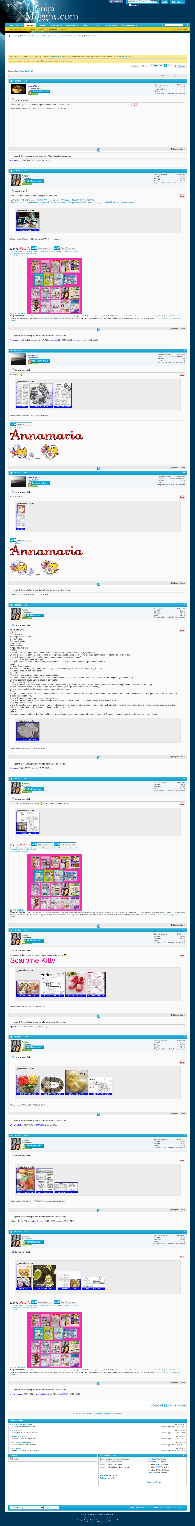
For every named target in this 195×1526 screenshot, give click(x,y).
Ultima (181, 66)
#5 (184, 605)
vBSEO (104, 1522)
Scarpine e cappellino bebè (21, 1425)
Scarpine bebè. (27, 71)
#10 (184, 1231)
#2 (184, 171)
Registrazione (178, 2)
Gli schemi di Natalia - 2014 (51, 251)
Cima (183, 1508)
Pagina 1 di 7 (158, 66)
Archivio (155, 1508)
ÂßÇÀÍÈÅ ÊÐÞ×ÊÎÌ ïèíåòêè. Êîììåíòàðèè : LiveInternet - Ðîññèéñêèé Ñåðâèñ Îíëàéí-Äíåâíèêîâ (52, 200)
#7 (184, 930)
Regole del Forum (154, 1482)
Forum (30, 25)
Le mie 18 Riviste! (18, 313)
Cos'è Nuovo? (56, 25)
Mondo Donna (16, 25)
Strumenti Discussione (175, 76)
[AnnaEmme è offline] (18, 359)
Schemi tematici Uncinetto (70, 36)
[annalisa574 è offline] (18, 89)
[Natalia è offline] (16, 180)
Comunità (40, 29)
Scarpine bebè (15, 1431)
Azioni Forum (52, 29)
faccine (153, 1462)
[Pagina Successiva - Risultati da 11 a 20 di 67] (175, 66)
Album (42, 25)
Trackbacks (152, 1473)
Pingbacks (104, 1476)
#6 (184, 778)
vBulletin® (97, 1518)
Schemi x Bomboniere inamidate (108, 1414)
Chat (98, 25)
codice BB (154, 1459)
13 (184, 89)
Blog (85, 25)
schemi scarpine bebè (18, 1436)
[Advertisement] (63, 45)
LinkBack (161, 76)
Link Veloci (64, 29)
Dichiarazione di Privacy (170, 1508)
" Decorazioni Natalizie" (83, 1414)
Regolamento (72, 25)
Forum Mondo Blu (143, 1508)
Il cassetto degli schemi (47, 36)
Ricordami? (135, 5)
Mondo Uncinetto (27, 36)
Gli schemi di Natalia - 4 (69, 251)
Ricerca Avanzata (180, 29)
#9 (184, 1135)
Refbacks (103, 1478)
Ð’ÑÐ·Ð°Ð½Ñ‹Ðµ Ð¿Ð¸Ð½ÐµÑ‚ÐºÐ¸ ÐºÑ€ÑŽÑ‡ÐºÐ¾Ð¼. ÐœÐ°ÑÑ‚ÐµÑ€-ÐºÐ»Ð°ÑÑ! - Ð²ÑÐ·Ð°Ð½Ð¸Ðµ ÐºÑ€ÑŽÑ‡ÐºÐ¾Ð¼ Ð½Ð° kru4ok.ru (73, 203)
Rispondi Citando (179, 149)
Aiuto (164, 2)
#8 (184, 1037)
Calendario (31, 29)
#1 (184, 81)
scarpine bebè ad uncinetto (21, 1443)
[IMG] (158, 1465)
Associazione (112, 25)
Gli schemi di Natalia (16, 251)
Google (16, 1459)
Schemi (19, 427)
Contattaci (131, 1508)
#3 (184, 350)
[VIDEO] (159, 1467)
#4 (184, 472)
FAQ (24, 29)
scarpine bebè (15, 1448)
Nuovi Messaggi (15, 29)
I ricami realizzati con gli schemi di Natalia (23, 253)
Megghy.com (129, 25)
